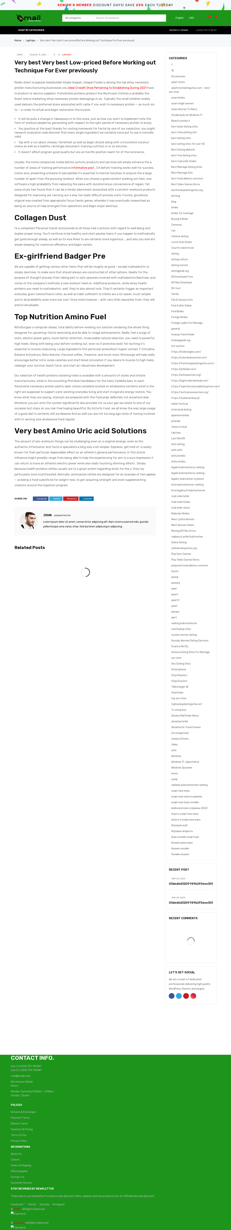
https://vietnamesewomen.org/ (190, 392)
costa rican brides (181, 242)
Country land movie (182, 247)
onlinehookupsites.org (184, 548)
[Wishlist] (208, 18)
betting (175, 195)
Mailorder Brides (180, 513)
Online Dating (179, 542)
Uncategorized (180, 733)
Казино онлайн (180, 848)
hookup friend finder (183, 334)
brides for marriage (182, 213)
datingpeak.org (180, 271)
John (19, 54)
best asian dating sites (184, 126)
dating (175, 253)
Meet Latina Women (182, 519)
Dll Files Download (181, 282)
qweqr (174, 577)
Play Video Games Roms (185, 559)
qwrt (174, 617)
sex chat (176, 657)
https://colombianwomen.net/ (189, 357)
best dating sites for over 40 (188, 143)
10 (172, 70)
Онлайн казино (180, 854)
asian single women (182, 103)
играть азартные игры (185, 813)
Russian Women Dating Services (189, 640)
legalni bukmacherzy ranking (187, 467)
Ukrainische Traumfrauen (186, 727)
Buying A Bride (179, 219)
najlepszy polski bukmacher (187, 536)
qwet (174, 606)
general (175, 328)
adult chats (178, 82)
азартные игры (180, 790)
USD (191, 17)
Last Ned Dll (178, 438)
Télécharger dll (179, 686)
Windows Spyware (181, 767)
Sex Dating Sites (181, 663)
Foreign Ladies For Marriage (187, 323)
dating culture (179, 259)
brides (174, 207)
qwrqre (175, 611)
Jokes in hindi (179, 426)
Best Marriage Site (182, 172)
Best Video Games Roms (185, 184)
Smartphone (178, 669)
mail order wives (180, 507)
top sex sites (178, 698)
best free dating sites (184, 155)
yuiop (174, 779)
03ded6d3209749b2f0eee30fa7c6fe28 (198, 883)
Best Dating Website (183, 149)
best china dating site (184, 132)
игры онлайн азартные (185, 837)
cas (173, 230)
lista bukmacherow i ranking (187, 484)
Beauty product (180, 120)
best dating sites (181, 138)
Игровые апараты (182, 831)
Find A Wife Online (181, 305)
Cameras (176, 224)
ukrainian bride (179, 721)
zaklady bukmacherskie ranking (189, 785)
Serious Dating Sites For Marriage (190, 652)
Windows (176, 756)
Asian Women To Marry (184, 109)
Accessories (178, 76)
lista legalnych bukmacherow (188, 490)
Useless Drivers (180, 738)
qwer (174, 588)
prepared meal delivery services (189, 565)
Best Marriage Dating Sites (186, 167)
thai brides (177, 692)
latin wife (176, 450)
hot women (178, 346)
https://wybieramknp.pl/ (185, 398)
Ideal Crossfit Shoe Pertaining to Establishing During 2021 (107, 88)
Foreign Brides (179, 317)
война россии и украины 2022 (189, 808)
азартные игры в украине (186, 796)
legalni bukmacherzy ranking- (188, 473)
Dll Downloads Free (182, 276)
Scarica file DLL (180, 646)
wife (173, 750)
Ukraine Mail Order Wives (185, 715)
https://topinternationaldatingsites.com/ (195, 386)
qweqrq (175, 582)
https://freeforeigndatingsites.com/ (192, 363)
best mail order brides (183, 161)
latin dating (178, 444)
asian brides (178, 97)
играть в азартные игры (186, 819)
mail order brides (180, 502)
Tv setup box (178, 709)
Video (174, 744)
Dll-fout (176, 288)
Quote (174, 571)
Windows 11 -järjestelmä (185, 761)
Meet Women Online (182, 525)
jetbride (175, 421)
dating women (179, 265)
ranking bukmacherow (184, 623)
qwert (174, 594)
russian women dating (184, 634)
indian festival (179, 403)
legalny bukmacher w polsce (187, 478)
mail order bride (180, 496)
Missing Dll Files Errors (183, 530)
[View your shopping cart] (214, 17)
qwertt (175, 600)
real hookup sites (181, 629)
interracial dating (181, 409)
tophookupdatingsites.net (186, 704)
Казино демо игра (182, 842)
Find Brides (177, 311)
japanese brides (180, 415)
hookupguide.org (180, 340)
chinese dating (179, 236)
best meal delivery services (187, 178)
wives (174, 773)
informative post (82, 167)
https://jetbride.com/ (184, 369)
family (175, 294)
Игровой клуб (179, 825)
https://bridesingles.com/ (186, 351)
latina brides (178, 455)
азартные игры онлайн (185, 802)
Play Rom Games (181, 554)
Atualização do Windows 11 (186, 115)
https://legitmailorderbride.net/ (189, 380)
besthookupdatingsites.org (187, 190)
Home (17, 40)
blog (173, 201)
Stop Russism (179, 681)
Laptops (30, 40)
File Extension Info (182, 299)
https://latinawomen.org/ (186, 374)
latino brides (178, 461)
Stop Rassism (179, 675)
